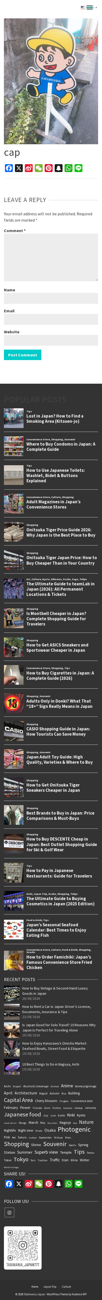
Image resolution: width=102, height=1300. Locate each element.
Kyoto (81, 1115)
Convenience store (82, 1101)
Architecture (26, 1092)
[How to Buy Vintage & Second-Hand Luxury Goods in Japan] (12, 993)
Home (34, 1286)
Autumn (54, 1093)
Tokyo (21, 1159)
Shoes (68, 1137)
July (45, 1115)
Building (74, 1093)
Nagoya (65, 1122)
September (45, 1137)
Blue (63, 1093)
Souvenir (55, 1144)
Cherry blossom (46, 1101)
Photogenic (74, 1129)
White (74, 1160)
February (11, 1107)
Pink (7, 1137)
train (65, 1160)
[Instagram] (9, 1212)
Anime (67, 1086)
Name (9, 289)
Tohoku (90, 1152)
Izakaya (78, 1108)
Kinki (71, 1114)
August (43, 1093)
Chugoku (64, 1101)
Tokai (8, 1160)
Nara (75, 1123)
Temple (66, 1152)
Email (9, 310)
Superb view (46, 1152)
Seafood (33, 1137)
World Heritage (11, 1167)
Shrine (36, 1144)
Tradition (43, 1160)
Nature (86, 1122)
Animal (54, 1086)
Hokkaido (67, 1108)
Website (11, 331)
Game (47, 1107)
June (53, 1115)
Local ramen (10, 1123)
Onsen (38, 1130)
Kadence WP (79, 1294)
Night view (25, 1130)
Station (9, 1152)
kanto (61, 1115)
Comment (15, 230)
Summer (24, 1152)
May (42, 1123)
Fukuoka (37, 1108)
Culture (66, 1286)
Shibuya (58, 1137)
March (33, 1122)
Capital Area (18, 1100)
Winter (84, 1160)
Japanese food (22, 1114)
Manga (22, 1123)
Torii (33, 1160)
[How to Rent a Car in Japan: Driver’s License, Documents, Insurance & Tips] (12, 1012)
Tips (79, 1151)
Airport (17, 1086)
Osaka (50, 1130)
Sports (72, 1145)
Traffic (55, 1159)
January (90, 1108)
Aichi (7, 1086)
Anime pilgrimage (85, 1086)
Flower (25, 1107)
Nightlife (10, 1130)
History (56, 1108)
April (8, 1092)
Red (14, 1137)
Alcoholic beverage (35, 1086)
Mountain (52, 1123)
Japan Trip (49, 1286)
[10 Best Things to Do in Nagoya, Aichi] (12, 1067)
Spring (83, 1144)
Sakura (22, 1137)
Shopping (16, 1144)
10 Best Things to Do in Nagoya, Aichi (50, 1064)
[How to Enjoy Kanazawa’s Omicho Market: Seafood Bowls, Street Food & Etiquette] (12, 1048)
